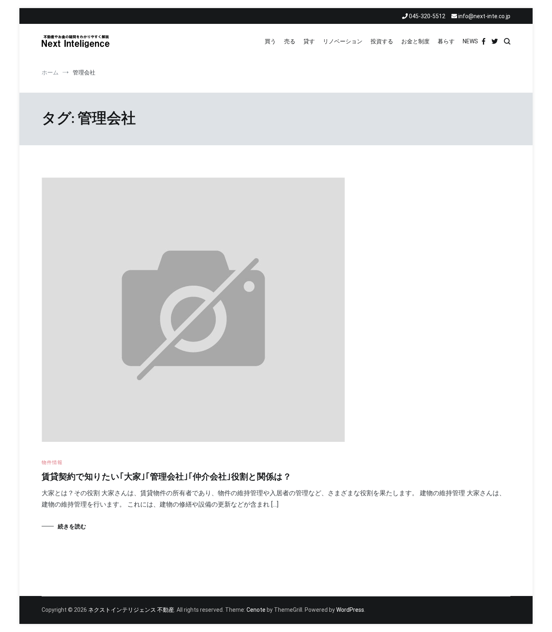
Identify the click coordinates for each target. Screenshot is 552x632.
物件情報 (52, 462)
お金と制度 (415, 41)
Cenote (256, 610)
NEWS (470, 41)
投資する (382, 41)
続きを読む (72, 526)
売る (289, 41)
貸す (309, 41)
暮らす (446, 41)
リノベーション (342, 41)
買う (270, 41)
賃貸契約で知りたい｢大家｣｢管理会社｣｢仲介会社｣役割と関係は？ (166, 477)
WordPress (350, 610)
